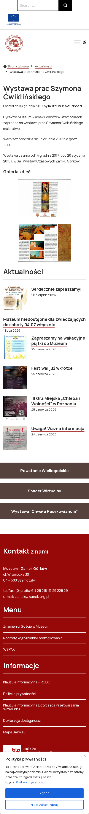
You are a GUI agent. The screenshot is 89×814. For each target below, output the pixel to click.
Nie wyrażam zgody (44, 805)
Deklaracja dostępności (22, 720)
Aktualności (43, 66)
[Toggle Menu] (77, 42)
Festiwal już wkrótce (52, 368)
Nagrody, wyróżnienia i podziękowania (32, 638)
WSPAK (9, 649)
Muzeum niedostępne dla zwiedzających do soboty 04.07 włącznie (44, 322)
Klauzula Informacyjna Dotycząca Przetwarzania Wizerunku (41, 707)
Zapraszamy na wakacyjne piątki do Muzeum (58, 340)
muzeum (55, 106)
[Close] (84, 755)
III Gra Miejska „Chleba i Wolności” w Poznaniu (55, 401)
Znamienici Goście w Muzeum (26, 627)
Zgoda (44, 793)
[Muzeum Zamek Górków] (14, 43)
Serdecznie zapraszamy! (56, 289)
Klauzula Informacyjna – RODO (26, 682)
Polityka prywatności (30, 782)
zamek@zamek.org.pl (32, 596)
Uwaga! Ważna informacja (57, 428)
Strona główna (18, 66)
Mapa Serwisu (14, 732)
